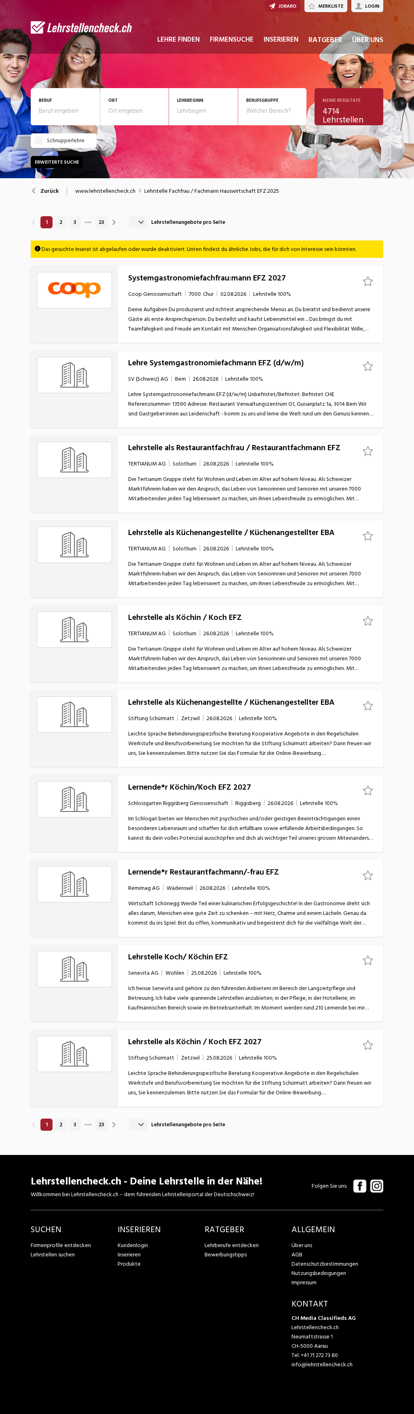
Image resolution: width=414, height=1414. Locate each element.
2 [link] (60, 222)
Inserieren (129, 1254)
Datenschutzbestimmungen (324, 1264)
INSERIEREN (281, 39)
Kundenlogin (133, 1245)
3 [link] (75, 222)
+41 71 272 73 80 (319, 1355)
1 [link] (47, 222)
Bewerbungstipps (226, 1254)
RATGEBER (325, 40)
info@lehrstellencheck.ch (322, 1364)
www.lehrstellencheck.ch (105, 191)
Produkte (129, 1264)
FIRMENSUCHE (231, 39)
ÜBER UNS (367, 40)
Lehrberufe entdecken (232, 1245)
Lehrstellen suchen (53, 1254)
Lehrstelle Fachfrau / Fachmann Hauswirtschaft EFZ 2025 (211, 191)
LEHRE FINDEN (178, 39)
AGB (296, 1254)
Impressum (304, 1282)
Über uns (301, 1245)
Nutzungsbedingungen (318, 1273)
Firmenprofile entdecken (61, 1245)
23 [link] (101, 222)
